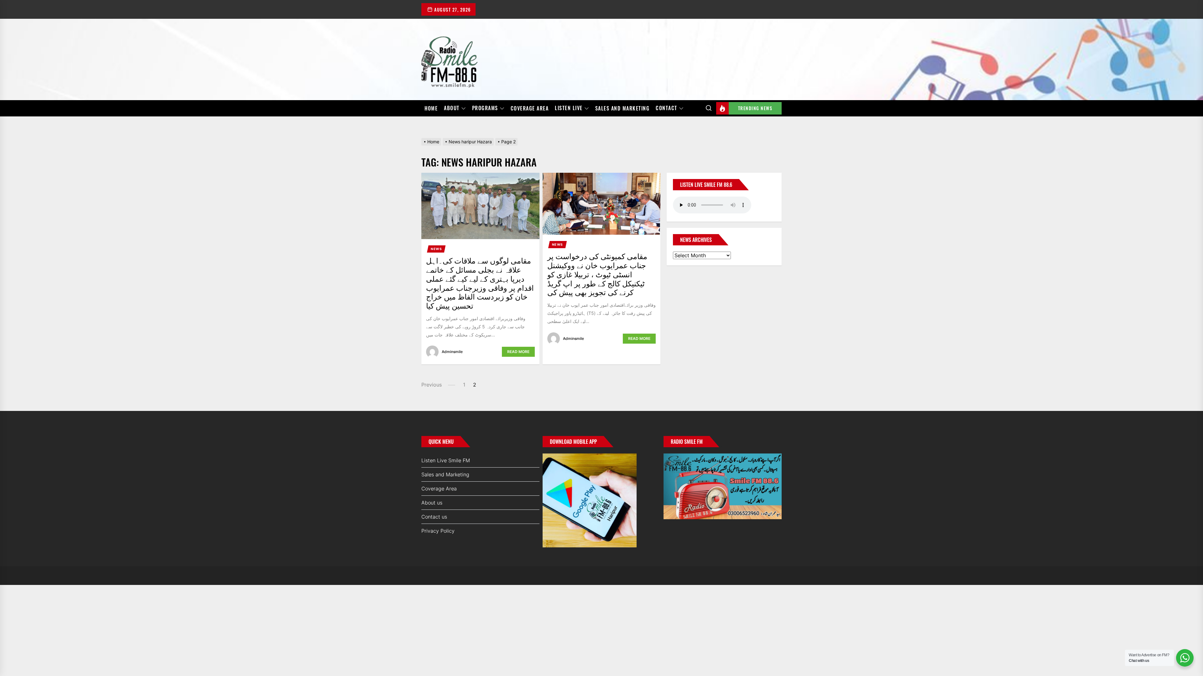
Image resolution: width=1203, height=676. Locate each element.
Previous (431, 385)
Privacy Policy (438, 531)
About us (431, 502)
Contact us (434, 517)
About (452, 108)
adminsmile (452, 351)
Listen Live (569, 108)
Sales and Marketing (622, 108)
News (436, 249)
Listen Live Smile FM (445, 460)
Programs (485, 108)
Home (431, 108)
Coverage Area (530, 108)
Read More (518, 351)
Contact (666, 108)
